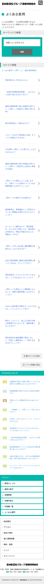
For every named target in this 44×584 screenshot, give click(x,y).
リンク (6, 550)
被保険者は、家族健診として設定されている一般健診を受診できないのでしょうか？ (20, 212)
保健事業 (8, 495)
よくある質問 (7, 70)
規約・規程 (8, 544)
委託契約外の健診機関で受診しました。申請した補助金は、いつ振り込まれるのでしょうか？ (20, 340)
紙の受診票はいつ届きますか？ (17, 123)
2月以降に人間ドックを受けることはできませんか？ (20, 150)
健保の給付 (9, 489)
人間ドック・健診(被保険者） (26, 70)
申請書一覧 (9, 506)
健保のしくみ (10, 483)
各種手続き (9, 501)
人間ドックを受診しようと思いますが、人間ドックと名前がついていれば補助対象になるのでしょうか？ (20, 183)
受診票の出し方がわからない (16, 80)
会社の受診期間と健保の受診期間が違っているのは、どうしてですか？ (20, 262)
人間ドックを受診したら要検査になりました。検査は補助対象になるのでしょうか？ (20, 291)
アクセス (7, 527)
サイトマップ (9, 556)
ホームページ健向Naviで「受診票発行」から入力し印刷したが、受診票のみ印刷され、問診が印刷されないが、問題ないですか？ (20, 230)
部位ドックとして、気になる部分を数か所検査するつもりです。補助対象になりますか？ (20, 323)
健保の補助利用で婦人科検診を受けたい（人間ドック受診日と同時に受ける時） (20, 108)
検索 (22, 52)
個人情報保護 (9, 539)
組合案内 (7, 521)
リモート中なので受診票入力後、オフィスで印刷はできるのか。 (20, 136)
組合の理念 (8, 533)
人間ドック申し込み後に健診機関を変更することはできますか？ (20, 247)
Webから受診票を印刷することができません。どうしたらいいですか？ (21, 307)
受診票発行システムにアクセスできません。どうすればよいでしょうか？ (20, 276)
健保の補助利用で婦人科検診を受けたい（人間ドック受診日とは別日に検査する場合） (20, 166)
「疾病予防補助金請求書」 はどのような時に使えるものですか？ (20, 93)
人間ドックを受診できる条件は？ (18, 198)
